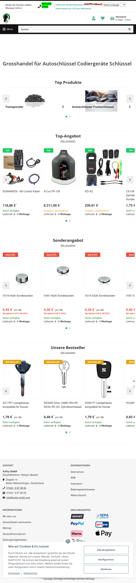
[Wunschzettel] (102, 18)
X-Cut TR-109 (52, 191)
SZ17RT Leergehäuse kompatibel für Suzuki (16, 405)
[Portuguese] (96, 5)
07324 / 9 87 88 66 (16, 488)
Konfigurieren (106, 559)
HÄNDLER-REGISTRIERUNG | (69, 4)
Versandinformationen (14, 534)
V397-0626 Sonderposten (59, 295)
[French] (88, 5)
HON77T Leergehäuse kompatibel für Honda (98, 405)
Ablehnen (106, 569)
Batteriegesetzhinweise (83, 489)
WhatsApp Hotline (46, 5)
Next (130, 179)
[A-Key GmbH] (6, 18)
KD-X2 (89, 191)
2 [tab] (70, 221)
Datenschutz (77, 471)
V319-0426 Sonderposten (18, 295)
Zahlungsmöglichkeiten (15, 539)
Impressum (76, 483)
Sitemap (7, 528)
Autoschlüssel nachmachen (17, 522)
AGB (73, 477)
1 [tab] (66, 221)
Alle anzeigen (68, 141)
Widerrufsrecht (78, 495)
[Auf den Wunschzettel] (37, 152)
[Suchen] (129, 29)
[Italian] (93, 5)
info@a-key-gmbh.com (18, 497)
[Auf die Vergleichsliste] (29, 152)
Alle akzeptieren (106, 549)
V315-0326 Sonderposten (100, 295)
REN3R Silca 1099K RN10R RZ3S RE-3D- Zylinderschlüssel (63, 405)
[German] (90, 5)
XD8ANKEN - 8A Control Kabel (21, 191)
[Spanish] (101, 5)
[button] (93, 18)
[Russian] (98, 5)
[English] (85, 5)
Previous (6, 179)
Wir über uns (9, 516)
